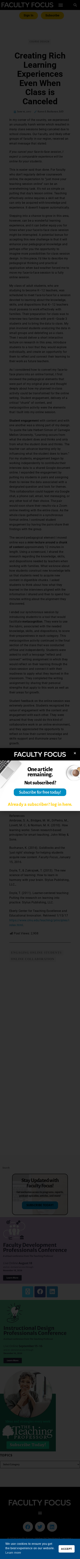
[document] (40, 779)
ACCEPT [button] (66, 1548)
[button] (74, 753)
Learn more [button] (13, 1552)
